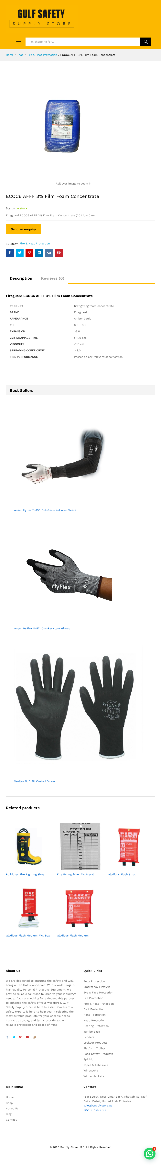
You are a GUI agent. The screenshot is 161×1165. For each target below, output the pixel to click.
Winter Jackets (93, 1076)
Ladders (88, 1037)
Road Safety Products (98, 1053)
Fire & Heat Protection (34, 243)
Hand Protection (94, 1014)
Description (21, 278)
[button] (150, 1153)
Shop (9, 1102)
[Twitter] (14, 1037)
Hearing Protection (96, 1025)
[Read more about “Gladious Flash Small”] (127, 868)
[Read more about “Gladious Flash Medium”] (76, 929)
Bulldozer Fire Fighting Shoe (25, 874)
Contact (11, 1119)
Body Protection (94, 981)
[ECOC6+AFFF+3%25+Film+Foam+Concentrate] (20, 253)
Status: (11, 208)
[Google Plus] (20, 1037)
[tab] (21, 280)
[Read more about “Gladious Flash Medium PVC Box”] (25, 929)
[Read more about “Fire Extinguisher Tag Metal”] (76, 868)
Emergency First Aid (97, 986)
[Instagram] (34, 1037)
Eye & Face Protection (98, 992)
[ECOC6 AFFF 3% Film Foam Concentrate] (10, 253)
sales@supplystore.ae (97, 1105)
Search (145, 42)
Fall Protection (93, 998)
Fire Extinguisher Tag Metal (75, 874)
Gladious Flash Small (122, 874)
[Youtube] (27, 1037)
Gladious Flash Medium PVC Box (28, 935)
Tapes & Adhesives (95, 1065)
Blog (8, 1113)
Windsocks (90, 1070)
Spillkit (88, 1059)
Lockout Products (95, 1042)
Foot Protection (93, 1009)
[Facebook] (7, 1037)
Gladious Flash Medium (73, 935)
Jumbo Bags (91, 1031)
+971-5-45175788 (94, 1109)
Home (10, 1097)
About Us (12, 1108)
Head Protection (94, 1020)
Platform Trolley (94, 1048)
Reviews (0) (52, 278)
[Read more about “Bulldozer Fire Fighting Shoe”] (25, 868)
